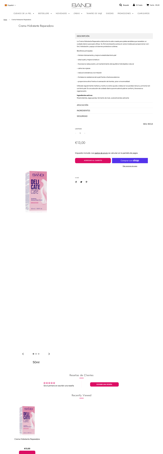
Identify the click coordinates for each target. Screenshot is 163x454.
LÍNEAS (77, 13)
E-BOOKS (110, 13)
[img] (23, 354)
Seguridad (82, 116)
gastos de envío (101, 153)
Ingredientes (83, 110)
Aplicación (82, 105)
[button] (10, 5)
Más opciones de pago (130, 166)
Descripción (83, 36)
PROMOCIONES (124, 13)
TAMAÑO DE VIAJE (94, 13)
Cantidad (78, 129)
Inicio (5, 19)
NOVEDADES (61, 13)
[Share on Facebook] (76, 181)
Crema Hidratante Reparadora (27, 439)
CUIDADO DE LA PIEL (23, 13)
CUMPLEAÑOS (144, 13)
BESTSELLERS (44, 13)
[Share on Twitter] (81, 181)
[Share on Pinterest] (86, 181)
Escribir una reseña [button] (104, 384)
